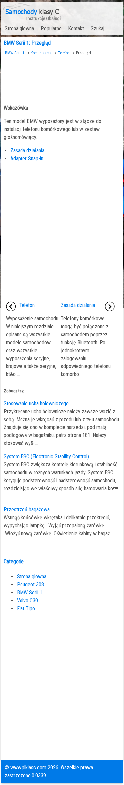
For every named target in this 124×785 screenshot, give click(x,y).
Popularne (51, 28)
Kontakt (76, 28)
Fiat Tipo (26, 608)
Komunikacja (41, 53)
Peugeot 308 (30, 584)
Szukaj (97, 28)
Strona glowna (19, 28)
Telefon (64, 53)
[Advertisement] (62, 79)
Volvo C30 (27, 600)
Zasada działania (27, 150)
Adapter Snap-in (26, 158)
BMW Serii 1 (14, 53)
